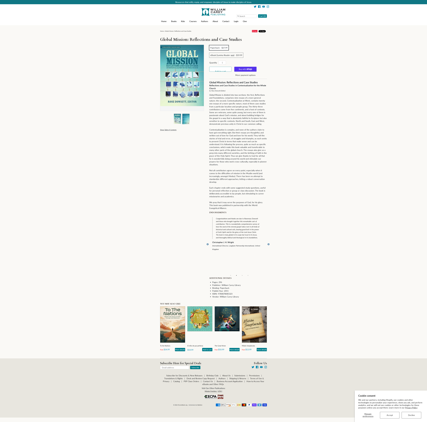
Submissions (239, 375)
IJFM (219, 391)
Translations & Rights (173, 378)
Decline (411, 415)
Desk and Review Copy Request (201, 378)
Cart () (262, 16)
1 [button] (231, 275)
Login (236, 21)
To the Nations (165, 346)
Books (174, 21)
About (215, 21)
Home (164, 21)
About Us (226, 375)
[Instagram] (268, 7)
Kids (183, 21)
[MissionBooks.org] (213, 12)
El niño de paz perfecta (195, 346)
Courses (193, 21)
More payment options (245, 75)
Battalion (199, 405)
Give (245, 21)
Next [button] (268, 244)
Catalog (176, 381)
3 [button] (242, 275)
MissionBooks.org (182, 405)
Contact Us (208, 381)
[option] (239, 234)
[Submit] (238, 16)
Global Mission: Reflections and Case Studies (178, 31)
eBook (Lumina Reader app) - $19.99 (226, 55)
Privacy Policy (411, 407)
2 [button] (236, 275)
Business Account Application (230, 381)
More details (180, 349)
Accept (390, 415)
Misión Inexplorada (248, 346)
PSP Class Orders (191, 381)
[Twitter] (255, 7)
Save (255, 31)
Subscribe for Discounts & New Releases (184, 375)
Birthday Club (212, 375)
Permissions (254, 375)
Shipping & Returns (237, 378)
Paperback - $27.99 (219, 47)
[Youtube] (263, 7)
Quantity (213, 62)
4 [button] (248, 275)
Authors (204, 21)
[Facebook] (259, 7)
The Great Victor (220, 346)
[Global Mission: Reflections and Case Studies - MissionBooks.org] (177, 119)
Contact (225, 21)
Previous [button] (207, 244)
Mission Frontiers (211, 391)
